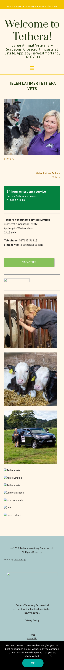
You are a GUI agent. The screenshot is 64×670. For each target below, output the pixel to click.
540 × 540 (9, 158)
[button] (32, 68)
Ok (33, 663)
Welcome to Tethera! (32, 30)
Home (32, 634)
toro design (20, 559)
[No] (50, 655)
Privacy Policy (32, 620)
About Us (32, 638)
